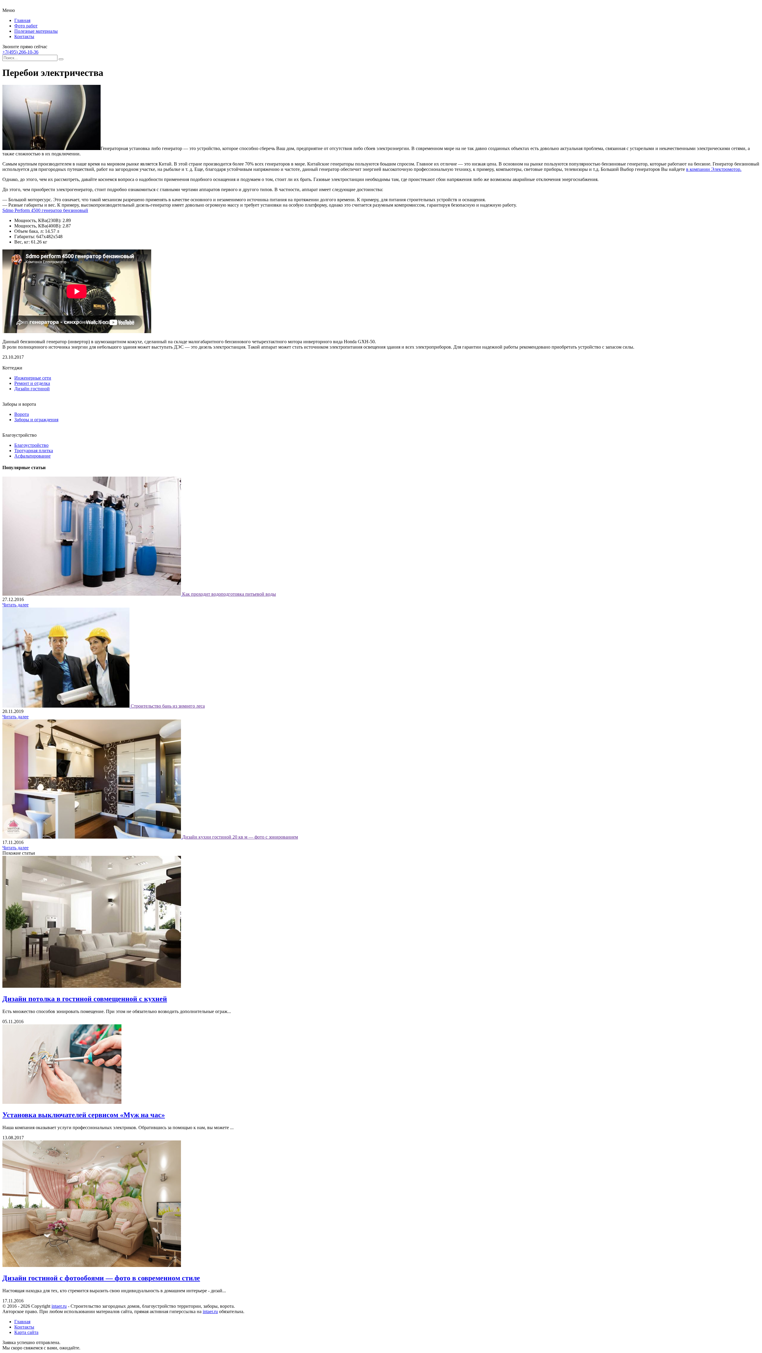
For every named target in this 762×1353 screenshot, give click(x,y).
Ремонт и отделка (32, 383)
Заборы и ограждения (36, 419)
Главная (22, 20)
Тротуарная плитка (33, 450)
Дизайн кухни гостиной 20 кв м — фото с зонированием (240, 836)
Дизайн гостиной (32, 388)
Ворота (21, 414)
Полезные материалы (36, 31)
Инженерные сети (32, 377)
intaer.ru (59, 1306)
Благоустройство (31, 445)
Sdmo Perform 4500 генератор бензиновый (45, 210)
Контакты (24, 36)
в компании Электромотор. (713, 169)
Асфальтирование (32, 455)
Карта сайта (26, 1332)
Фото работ (26, 25)
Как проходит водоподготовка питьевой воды (229, 594)
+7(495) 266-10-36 (20, 51)
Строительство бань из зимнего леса (168, 706)
